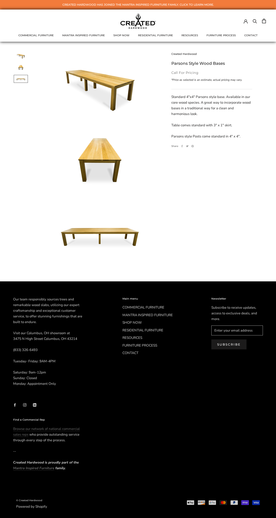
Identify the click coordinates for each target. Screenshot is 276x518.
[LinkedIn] (34, 404)
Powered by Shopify (31, 506)
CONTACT (251, 35)
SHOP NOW (121, 35)
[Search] (255, 21)
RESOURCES (189, 35)
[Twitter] (187, 146)
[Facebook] (182, 146)
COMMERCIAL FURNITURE (36, 35)
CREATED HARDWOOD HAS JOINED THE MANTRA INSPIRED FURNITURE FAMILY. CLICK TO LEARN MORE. (138, 4)
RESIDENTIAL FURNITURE (155, 35)
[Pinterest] (192, 146)
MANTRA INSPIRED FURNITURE (83, 35)
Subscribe (229, 344)
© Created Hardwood (29, 500)
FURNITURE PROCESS (221, 35)
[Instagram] (24, 404)
